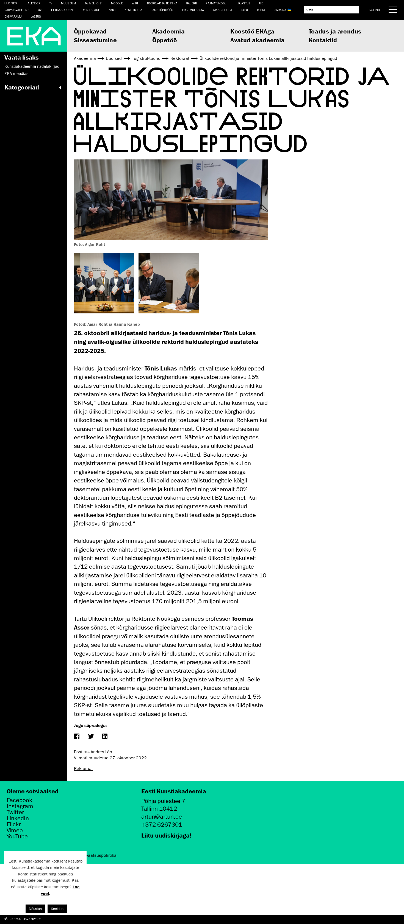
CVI (40, 10)
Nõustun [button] (35, 908)
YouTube (17, 836)
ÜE (261, 3)
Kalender (33, 3)
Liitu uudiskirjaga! (166, 835)
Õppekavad (90, 31)
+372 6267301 (161, 824)
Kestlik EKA (133, 10)
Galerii (191, 3)
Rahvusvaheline (16, 10)
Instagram (20, 806)
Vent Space (91, 10)
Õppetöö (164, 39)
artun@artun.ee (161, 816)
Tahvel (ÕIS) (93, 3)
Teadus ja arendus (335, 31)
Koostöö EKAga (252, 31)
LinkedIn (18, 818)
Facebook (19, 800)
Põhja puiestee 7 (163, 801)
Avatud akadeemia (257, 39)
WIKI (135, 3)
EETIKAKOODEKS (62, 10)
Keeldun (57, 908)
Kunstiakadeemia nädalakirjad (31, 66)
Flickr (14, 824)
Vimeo (15, 830)
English (374, 10)
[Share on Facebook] (76, 737)
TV (50, 3)
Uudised (10, 3)
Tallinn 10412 (159, 808)
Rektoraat (83, 768)
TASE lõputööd (162, 10)
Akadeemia (168, 31)
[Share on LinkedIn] (104, 737)
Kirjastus (243, 3)
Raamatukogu (216, 3)
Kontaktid (323, 39)
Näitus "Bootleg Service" (22, 918)
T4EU (244, 10)
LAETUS (36, 16)
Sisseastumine (95, 39)
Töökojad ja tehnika (162, 3)
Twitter (15, 812)
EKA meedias (16, 73)
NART (112, 10)
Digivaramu (13, 16)
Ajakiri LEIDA (222, 10)
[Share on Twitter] (90, 737)
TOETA (261, 10)
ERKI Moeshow (193, 10)
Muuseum (68, 3)
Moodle (117, 3)
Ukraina (280, 10)
